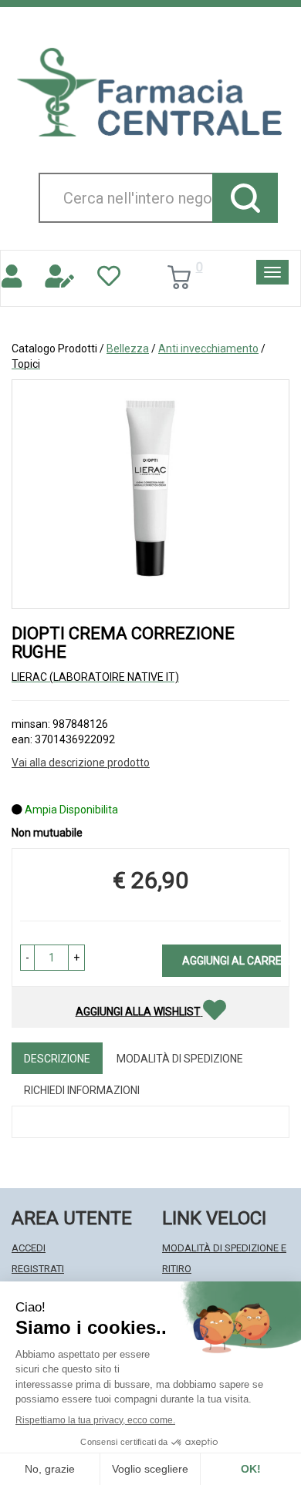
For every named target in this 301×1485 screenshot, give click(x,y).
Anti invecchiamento (208, 348)
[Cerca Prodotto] (245, 198)
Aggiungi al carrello (231, 961)
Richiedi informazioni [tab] (82, 1090)
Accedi (29, 1248)
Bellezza (128, 348)
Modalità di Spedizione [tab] (180, 1058)
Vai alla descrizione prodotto (81, 762)
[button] (27, 958)
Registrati (38, 1269)
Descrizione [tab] (57, 1058)
